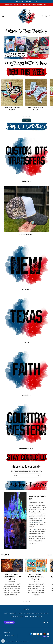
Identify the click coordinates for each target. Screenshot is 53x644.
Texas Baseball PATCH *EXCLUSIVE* (36, 107)
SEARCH (6, 613)
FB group (36, 529)
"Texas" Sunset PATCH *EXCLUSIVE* (12, 107)
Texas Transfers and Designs (12, 641)
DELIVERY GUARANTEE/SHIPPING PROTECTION (37, 613)
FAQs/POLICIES (12, 613)
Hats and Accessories (26, 234)
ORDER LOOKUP (21, 613)
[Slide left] (23, 116)
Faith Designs (25, 395)
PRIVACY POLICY (19, 616)
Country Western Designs (25, 448)
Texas (25, 342)
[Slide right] (29, 116)
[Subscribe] (38, 475)
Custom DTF (25, 181)
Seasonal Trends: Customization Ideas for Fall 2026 (12, 576)
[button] (3, 16)
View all (26, 120)
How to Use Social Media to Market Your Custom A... (36, 576)
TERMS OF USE (38, 616)
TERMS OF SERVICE (29, 616)
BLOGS (12, 616)
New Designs (25, 289)
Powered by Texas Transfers (23, 641)
